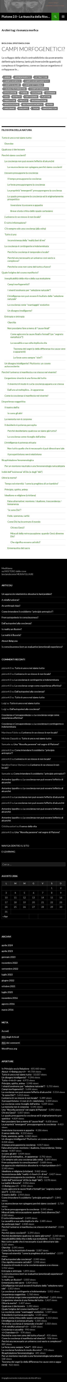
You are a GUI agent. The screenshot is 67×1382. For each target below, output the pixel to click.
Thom (36, 108)
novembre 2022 (10, 962)
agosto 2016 (8, 1003)
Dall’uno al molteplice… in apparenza (25, 389)
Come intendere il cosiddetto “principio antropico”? (27, 611)
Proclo (23, 100)
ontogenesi (31, 97)
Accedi (5, 1031)
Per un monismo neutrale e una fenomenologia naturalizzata (35, 466)
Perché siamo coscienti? (14, 155)
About (10, 640)
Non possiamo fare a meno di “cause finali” (28, 328)
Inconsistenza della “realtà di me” (26, 240)
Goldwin (36, 93)
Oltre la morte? (9, 477)
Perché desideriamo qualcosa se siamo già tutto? (32, 430)
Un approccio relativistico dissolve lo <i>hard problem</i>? (31, 1165)
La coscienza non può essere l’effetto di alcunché (29, 161)
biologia (7, 43)
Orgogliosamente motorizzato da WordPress (21, 1378)
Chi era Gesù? (17, 527)
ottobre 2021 (8, 986)
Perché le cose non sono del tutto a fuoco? (29, 266)
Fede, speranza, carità (18, 515)
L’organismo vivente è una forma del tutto (25, 378)
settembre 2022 (10, 968)
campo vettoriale (33, 85)
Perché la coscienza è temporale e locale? (28, 252)
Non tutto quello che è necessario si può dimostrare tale (35, 448)
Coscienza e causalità (12, 1329)
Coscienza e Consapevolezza (16, 715)
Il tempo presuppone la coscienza (24, 178)
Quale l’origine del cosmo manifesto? (20, 272)
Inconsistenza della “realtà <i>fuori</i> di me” (24, 1174)
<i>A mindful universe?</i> (15, 1326)
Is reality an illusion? (12, 629)
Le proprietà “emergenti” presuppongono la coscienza (34, 190)
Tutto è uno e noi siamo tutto (17, 137)
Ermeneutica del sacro (18, 548)
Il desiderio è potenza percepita (21, 425)
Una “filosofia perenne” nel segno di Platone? (36, 744)
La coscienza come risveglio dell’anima (26, 436)
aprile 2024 (7, 945)
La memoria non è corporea (18, 419)
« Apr (5, 916)
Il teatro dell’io (12, 407)
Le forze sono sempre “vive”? (27, 357)
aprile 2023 (7, 951)
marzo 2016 (7, 1009)
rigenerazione (39, 100)
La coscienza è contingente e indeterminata (27, 246)
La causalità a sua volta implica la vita (28, 342)
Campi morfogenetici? (33, 49)
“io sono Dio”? (14, 510)
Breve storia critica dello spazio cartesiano (31, 211)
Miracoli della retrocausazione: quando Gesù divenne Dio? (31, 1212)
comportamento (39, 89)
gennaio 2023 (8, 957)
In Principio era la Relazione (15, 1068)
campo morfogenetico (37, 81)
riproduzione (11, 104)
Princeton (9, 100)
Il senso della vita (28, 826)
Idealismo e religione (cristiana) (20, 495)
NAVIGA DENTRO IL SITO (15, 845)
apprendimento (23, 77)
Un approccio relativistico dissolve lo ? (27, 594)
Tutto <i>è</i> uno (11, 1080)
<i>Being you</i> (10, 1185)
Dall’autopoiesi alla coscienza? (17, 623)
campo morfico (12, 81)
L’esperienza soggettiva (13, 401)
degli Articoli (10, 1036)
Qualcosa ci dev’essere (13, 149)
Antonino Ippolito (11, 779)
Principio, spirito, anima (16, 489)
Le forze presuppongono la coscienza (26, 184)
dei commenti (11, 1042)
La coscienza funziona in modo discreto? (22, 1350)
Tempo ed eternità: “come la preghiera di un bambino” (32, 483)
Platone (46, 97)
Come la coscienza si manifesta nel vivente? (26, 395)
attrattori (41, 77)
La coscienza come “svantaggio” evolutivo (28, 304)
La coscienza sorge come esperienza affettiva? (38, 685)
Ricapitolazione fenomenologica (18, 460)
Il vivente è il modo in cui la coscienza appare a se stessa (35, 384)
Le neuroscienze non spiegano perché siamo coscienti (34, 167)
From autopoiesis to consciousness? (20, 617)
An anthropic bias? (11, 605)
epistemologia (21, 43)
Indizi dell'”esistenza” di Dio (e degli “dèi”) (22, 471)
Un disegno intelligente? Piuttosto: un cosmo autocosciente (32, 1139)
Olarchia (11, 322)
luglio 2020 (7, 992)
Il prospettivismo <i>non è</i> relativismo (23, 1100)
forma (24, 93)
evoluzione (10, 93)
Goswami (50, 93)
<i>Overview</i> (10, 1332)
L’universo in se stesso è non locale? (23, 216)
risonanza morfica (32, 104)
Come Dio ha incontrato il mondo (23, 521)
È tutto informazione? (15, 222)
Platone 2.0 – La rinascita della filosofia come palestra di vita (26, 16)
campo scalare (12, 85)
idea (6, 97)
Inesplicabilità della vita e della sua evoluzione (27, 278)
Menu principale (63, 17)
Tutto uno (10, 234)
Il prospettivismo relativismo (24, 454)
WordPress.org (9, 1048)
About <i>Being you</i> (14, 1071)
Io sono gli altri (14, 413)
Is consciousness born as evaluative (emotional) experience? (32, 646)
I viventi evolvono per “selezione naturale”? (29, 290)
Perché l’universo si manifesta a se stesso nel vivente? (29, 372)
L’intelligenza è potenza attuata (20, 442)
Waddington (50, 108)
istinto (17, 97)
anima (7, 77)
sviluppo (23, 108)
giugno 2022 (8, 980)
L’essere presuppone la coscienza (21, 172)
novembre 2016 (10, 998)
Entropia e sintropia (14, 316)
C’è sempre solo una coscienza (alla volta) (25, 228)
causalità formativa (15, 89)
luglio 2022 (7, 974)
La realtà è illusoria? (11, 635)
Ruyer (50, 104)
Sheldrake (9, 108)
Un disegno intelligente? (19, 310)
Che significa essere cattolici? (25, 542)
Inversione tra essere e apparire (26, 205)
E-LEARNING (8, 851)
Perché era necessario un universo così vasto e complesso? (31, 1341)
